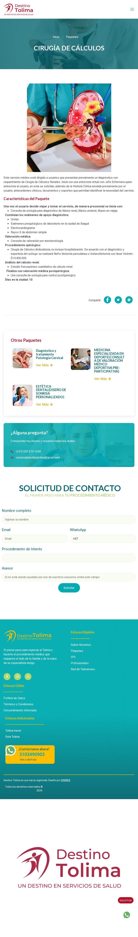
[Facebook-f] (7, 676)
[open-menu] (132, 9)
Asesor (7, 568)
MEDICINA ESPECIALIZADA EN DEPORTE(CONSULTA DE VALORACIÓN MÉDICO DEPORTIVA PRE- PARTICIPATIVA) (109, 360)
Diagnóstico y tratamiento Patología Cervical (49, 354)
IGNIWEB (65, 780)
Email (6, 530)
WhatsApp (78, 530)
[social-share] (107, 299)
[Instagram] (17, 676)
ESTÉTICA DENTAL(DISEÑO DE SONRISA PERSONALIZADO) (51, 391)
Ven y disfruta (28, 759)
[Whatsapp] (28, 676)
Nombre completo (16, 510)
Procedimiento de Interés (22, 549)
